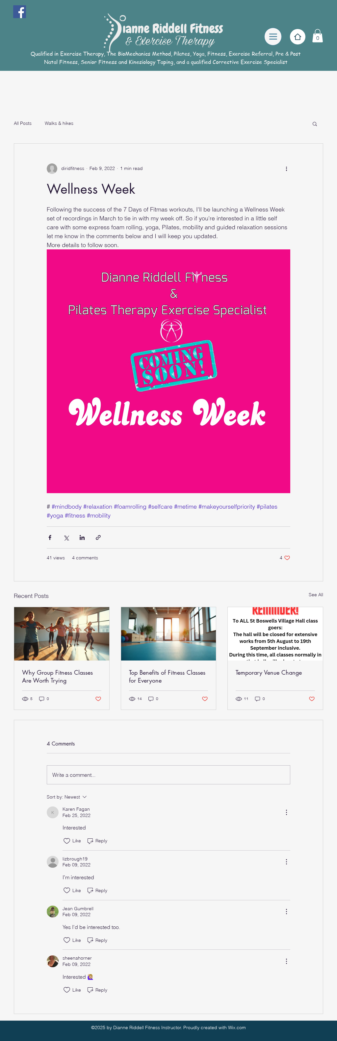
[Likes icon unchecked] (67, 841)
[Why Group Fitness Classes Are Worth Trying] (61, 634)
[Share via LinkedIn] (82, 537)
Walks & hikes (59, 123)
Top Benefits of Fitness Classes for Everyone (167, 676)
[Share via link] (98, 537)
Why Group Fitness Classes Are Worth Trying (57, 676)
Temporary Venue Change (269, 672)
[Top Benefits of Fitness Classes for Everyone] (168, 634)
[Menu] (273, 36)
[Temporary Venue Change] (275, 634)
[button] (317, 35)
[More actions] (286, 169)
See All (316, 595)
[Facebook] (19, 11)
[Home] (297, 36)
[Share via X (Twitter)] (66, 537)
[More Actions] (286, 812)
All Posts (23, 123)
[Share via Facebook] (50, 537)
